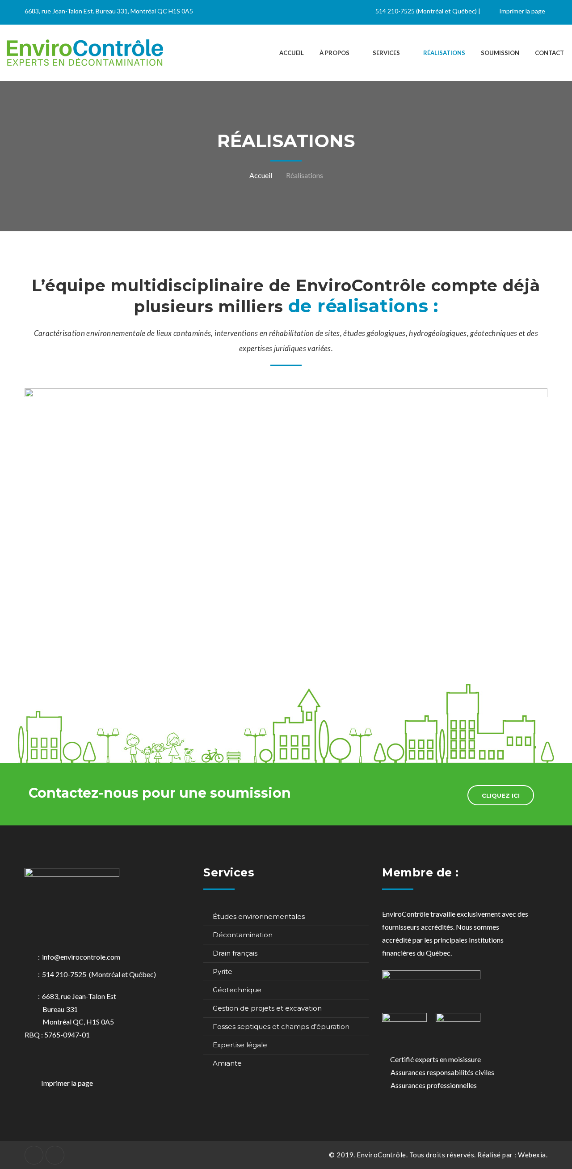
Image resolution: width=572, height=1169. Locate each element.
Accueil (260, 175)
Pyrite (222, 971)
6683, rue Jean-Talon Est (79, 1009)
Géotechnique (237, 990)
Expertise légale (240, 1045)
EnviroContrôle (381, 1155)
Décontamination (243, 935)
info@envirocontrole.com (81, 956)
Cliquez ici (501, 795)
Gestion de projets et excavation (267, 1008)
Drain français (235, 953)
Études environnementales (259, 916)
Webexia (532, 1155)
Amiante (227, 1063)
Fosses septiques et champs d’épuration (281, 1026)
